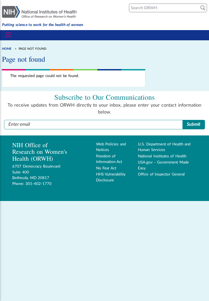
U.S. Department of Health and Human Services (164, 147)
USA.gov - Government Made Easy (163, 165)
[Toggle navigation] (8, 35)
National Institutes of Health (162, 156)
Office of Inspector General (161, 174)
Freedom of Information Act (109, 159)
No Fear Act (106, 168)
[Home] (42, 11)
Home (6, 48)
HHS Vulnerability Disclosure (111, 177)
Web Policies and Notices (111, 147)
